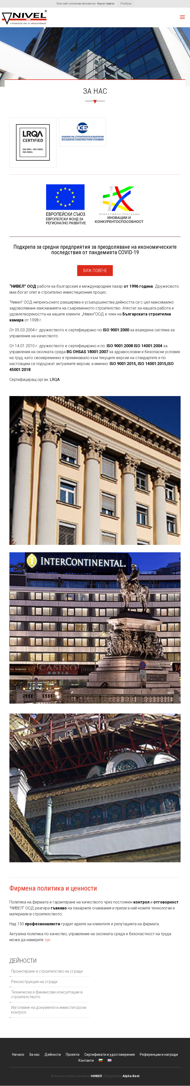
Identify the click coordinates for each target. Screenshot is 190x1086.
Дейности (53, 1054)
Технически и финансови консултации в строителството (47, 994)
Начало (18, 1054)
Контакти (86, 1060)
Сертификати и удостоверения (109, 1054)
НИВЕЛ (96, 1076)
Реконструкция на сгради (34, 981)
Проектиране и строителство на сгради (47, 971)
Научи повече (106, 3)
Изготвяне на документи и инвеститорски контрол (48, 1010)
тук (47, 939)
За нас (34, 1054)
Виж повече (95, 270)
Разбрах (126, 3)
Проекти (72, 1054)
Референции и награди (159, 1054)
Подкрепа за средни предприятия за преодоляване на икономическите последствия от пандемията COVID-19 (95, 249)
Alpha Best (130, 1076)
